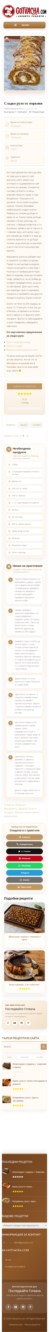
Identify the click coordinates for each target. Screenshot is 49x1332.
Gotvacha (22, 111)
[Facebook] (8, 1023)
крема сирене (31, 812)
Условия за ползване (15, 1266)
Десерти (23, 808)
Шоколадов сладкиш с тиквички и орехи (25, 938)
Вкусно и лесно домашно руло (22, 349)
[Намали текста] (27, 436)
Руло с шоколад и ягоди (18, 342)
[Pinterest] (28, 1023)
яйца (15, 816)
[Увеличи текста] (23, 436)
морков (8, 816)
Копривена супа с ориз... (24, 1201)
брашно (19, 812)
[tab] (10, 425)
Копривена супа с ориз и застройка (26, 1099)
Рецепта (10, 424)
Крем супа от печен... (22, 1186)
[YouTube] (15, 1023)
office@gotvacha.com (23, 1242)
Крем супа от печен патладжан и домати (30, 1082)
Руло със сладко (15, 345)
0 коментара (37, 111)
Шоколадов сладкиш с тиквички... (29, 1172)
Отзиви (37, 424)
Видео (23, 424)
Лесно (13, 160)
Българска (9, 111)
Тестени (32, 808)
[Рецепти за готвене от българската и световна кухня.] (24, 11)
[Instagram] (21, 1023)
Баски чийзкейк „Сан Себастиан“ (24, 984)
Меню (25, 25)
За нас (8, 1259)
